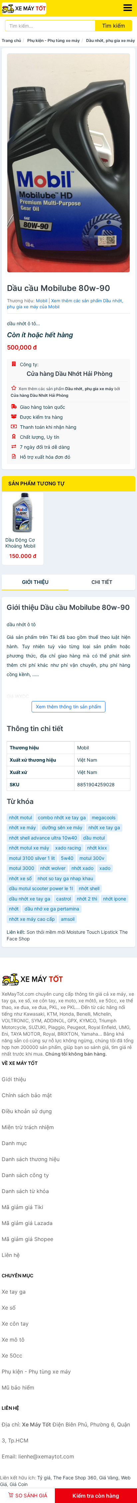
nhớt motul (20, 817)
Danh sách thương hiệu (31, 1159)
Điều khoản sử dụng (27, 1111)
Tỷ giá (44, 1477)
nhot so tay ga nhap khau (65, 878)
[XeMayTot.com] (33, 8)
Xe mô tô (13, 1339)
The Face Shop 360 (74, 1477)
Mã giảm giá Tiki (22, 1207)
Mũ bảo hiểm (18, 1387)
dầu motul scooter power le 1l (41, 888)
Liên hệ (11, 1255)
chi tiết (101, 582)
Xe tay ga (14, 1291)
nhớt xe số (20, 878)
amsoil (67, 919)
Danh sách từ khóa (25, 1191)
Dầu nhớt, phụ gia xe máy (110, 40)
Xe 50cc (12, 1355)
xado (104, 868)
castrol (63, 898)
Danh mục (14, 1143)
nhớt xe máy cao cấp (32, 919)
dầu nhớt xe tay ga (29, 898)
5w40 (67, 858)
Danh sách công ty (25, 1175)
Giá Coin (19, 1484)
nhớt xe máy (22, 827)
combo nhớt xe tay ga (62, 817)
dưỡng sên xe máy (62, 827)
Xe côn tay (15, 1323)
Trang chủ (11, 40)
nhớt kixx (97, 848)
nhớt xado (82, 868)
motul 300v (91, 858)
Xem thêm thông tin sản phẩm (68, 706)
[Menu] (127, 8)
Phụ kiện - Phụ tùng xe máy (53, 40)
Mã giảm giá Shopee (27, 1239)
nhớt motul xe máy (29, 848)
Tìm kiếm (113, 25)
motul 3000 (21, 868)
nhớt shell (89, 888)
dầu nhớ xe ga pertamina (52, 908)
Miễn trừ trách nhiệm (28, 1127)
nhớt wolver (53, 868)
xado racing (68, 848)
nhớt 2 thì (87, 898)
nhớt (14, 908)
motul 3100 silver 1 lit (32, 858)
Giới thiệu (35, 582)
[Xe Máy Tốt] (35, 979)
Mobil (41, 300)
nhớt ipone (114, 898)
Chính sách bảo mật (27, 1095)
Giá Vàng (108, 1477)
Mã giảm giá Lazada (27, 1223)
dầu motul (94, 838)
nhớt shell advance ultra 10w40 (43, 838)
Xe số (9, 1307)
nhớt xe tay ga (104, 827)
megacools (103, 817)
